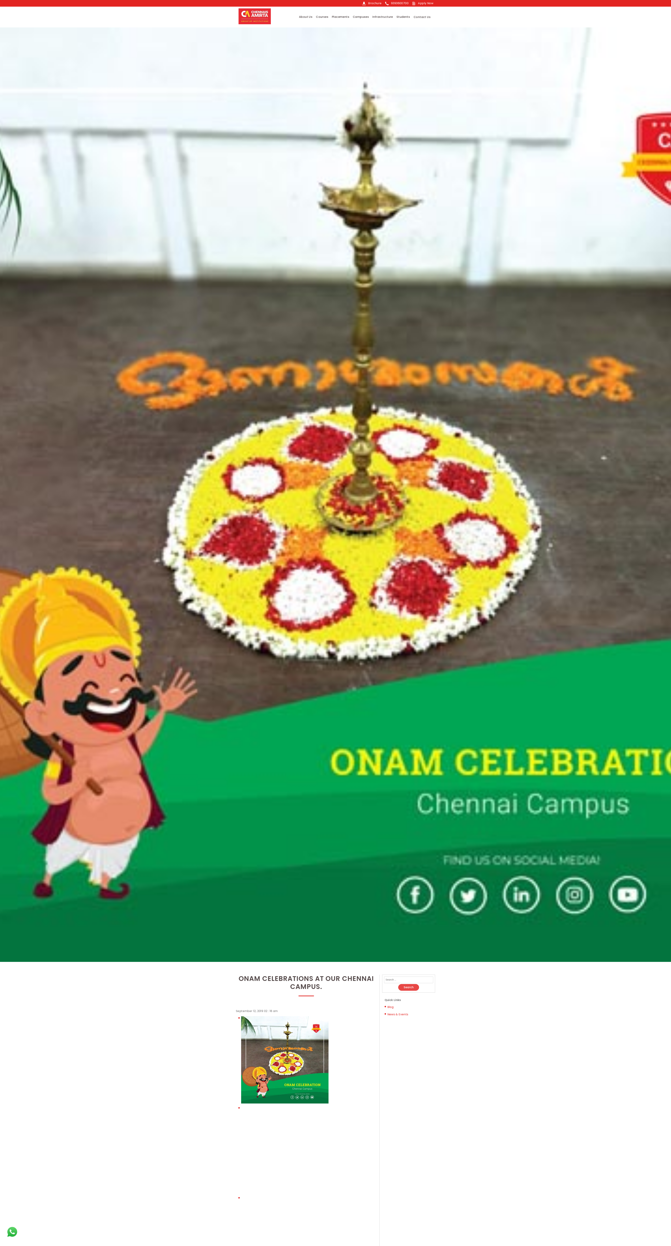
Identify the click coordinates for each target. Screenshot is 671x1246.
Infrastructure (382, 17)
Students (403, 17)
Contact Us (422, 17)
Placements (340, 17)
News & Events (397, 1014)
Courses (322, 17)
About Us (305, 17)
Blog (390, 1007)
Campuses (361, 17)
